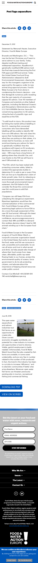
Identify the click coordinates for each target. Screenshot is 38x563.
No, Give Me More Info (25, 560)
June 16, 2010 (6, 316)
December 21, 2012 (8, 44)
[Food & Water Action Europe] (20, 2)
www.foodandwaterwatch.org (19, 526)
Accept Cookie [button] (11, 560)
